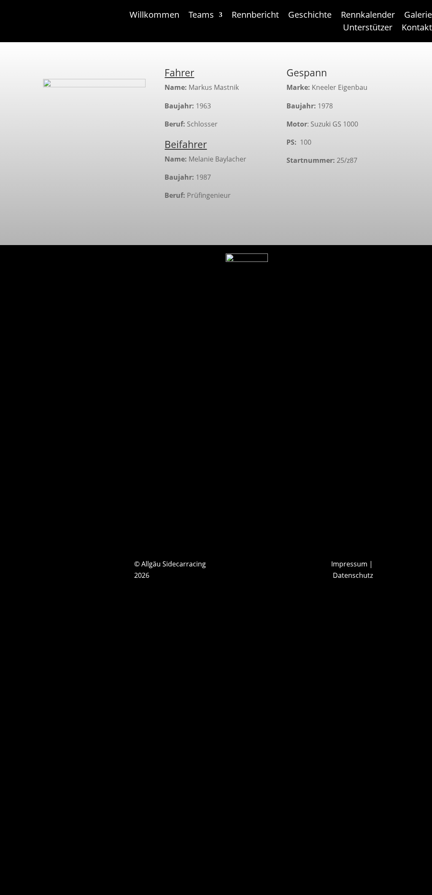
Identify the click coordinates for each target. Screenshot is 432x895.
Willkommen (154, 16)
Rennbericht (255, 16)
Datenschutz (353, 575)
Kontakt (417, 28)
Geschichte (310, 16)
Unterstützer (367, 28)
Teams (201, 16)
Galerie (418, 16)
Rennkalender (368, 16)
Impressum (349, 564)
